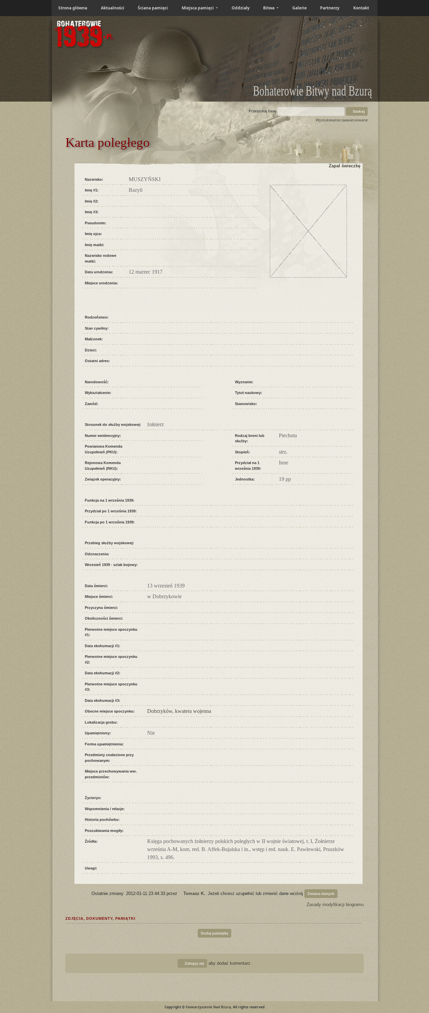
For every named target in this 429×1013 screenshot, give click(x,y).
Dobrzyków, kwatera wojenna (179, 711)
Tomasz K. (194, 893)
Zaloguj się (194, 963)
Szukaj (358, 111)
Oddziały (241, 8)
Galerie (299, 8)
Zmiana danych (320, 894)
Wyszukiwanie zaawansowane (342, 119)
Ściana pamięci (153, 8)
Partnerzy (330, 8)
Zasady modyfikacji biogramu (334, 904)
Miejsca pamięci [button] (198, 8)
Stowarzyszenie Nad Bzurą (208, 1007)
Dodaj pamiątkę (214, 933)
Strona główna (72, 8)
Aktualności (112, 8)
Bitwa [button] (269, 8)
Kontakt (361, 8)
